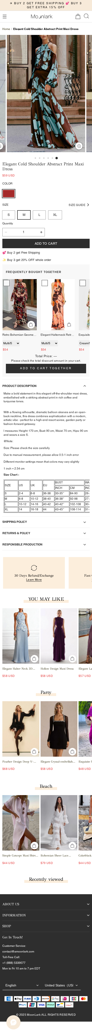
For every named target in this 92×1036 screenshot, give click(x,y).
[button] (4, 16)
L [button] (39, 215)
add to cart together (46, 368)
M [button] (24, 215)
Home (6, 29)
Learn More (34, 579)
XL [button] (55, 215)
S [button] (9, 215)
